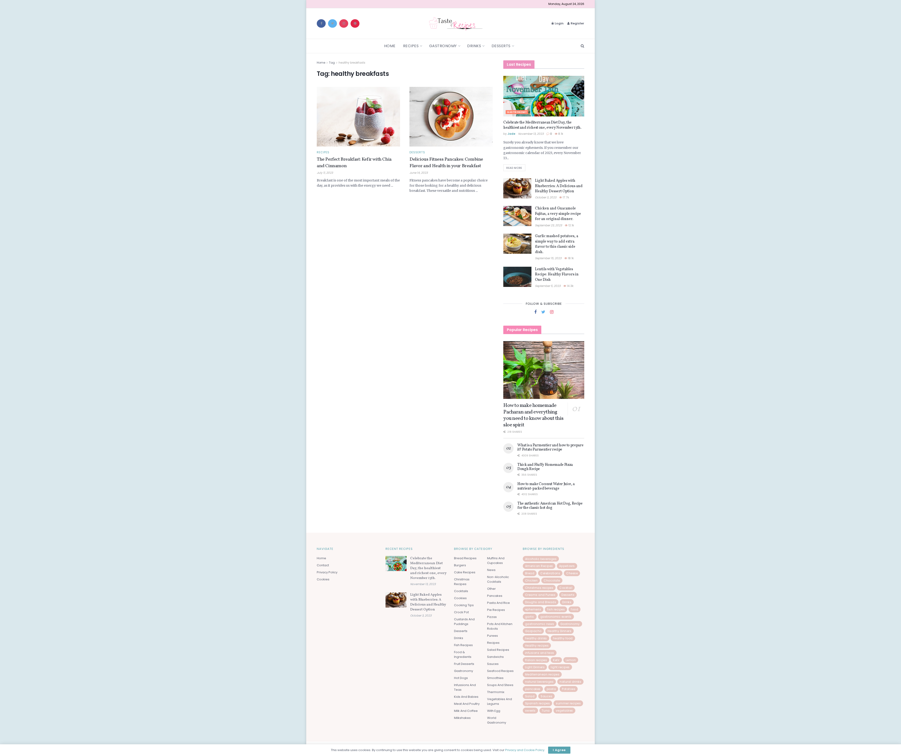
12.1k (571, 225)
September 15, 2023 (548, 258)
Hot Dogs (461, 678)
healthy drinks (536, 638)
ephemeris (533, 609)
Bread (529, 573)
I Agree (559, 750)
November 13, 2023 (531, 134)
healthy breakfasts (352, 63)
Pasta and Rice (498, 603)
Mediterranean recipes (542, 674)
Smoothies (495, 678)
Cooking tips (464, 605)
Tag (332, 63)
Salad (530, 696)
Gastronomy (443, 46)
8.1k (560, 134)
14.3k (569, 286)
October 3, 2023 (545, 197)
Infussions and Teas (465, 687)
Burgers (460, 565)
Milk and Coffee (466, 711)
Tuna (546, 711)
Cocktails (461, 591)
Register (577, 23)
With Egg (493, 711)
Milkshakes (462, 718)
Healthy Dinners (560, 631)
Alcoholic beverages (541, 559)
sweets (530, 711)
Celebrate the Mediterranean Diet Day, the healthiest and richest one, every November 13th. (542, 125)
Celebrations (550, 573)
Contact (323, 565)
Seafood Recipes (500, 671)
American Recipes (539, 566)
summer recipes (568, 703)
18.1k (570, 258)
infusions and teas (539, 653)
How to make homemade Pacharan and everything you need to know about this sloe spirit (533, 415)
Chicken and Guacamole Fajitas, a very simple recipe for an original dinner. (558, 214)
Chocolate (552, 580)
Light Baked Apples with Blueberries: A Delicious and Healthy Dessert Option (559, 186)
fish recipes (556, 609)
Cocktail (565, 588)
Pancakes (494, 596)
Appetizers (567, 566)
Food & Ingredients (462, 654)
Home (390, 46)
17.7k (565, 197)
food (574, 609)
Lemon (571, 660)
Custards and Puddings (464, 621)
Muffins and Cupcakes (495, 560)
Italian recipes (536, 660)
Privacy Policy (327, 572)
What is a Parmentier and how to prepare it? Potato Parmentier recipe (550, 447)
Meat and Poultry (467, 704)
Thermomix (495, 692)
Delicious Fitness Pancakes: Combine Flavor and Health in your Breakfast (446, 162)
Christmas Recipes (462, 581)
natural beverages (539, 682)
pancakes (533, 689)
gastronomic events (556, 617)
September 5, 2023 (548, 286)
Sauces (493, 664)
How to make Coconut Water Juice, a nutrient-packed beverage (546, 486)
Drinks (474, 46)
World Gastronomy (496, 720)
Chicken (531, 580)
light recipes (560, 667)
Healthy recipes (537, 646)
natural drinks (570, 682)
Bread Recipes (465, 558)
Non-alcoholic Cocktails (498, 579)
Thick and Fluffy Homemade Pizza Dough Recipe (545, 467)
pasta (551, 689)
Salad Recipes (498, 650)
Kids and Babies (466, 696)
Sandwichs (495, 657)
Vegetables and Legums (499, 701)
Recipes (411, 46)
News (491, 570)
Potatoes (568, 689)
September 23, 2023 (548, 225)
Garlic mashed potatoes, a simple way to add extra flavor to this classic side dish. (556, 244)
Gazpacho (533, 631)
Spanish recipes (537, 703)
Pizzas (492, 617)
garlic (529, 617)
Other (491, 588)
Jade (511, 134)
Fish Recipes (463, 645)
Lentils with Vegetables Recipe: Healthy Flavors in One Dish (557, 274)
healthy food (563, 638)
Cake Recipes (464, 572)
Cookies (323, 579)
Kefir (556, 660)
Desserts (501, 46)
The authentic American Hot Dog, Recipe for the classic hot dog (550, 505)
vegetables (564, 711)
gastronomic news (539, 624)
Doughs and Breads (540, 602)
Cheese (572, 573)
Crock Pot (461, 612)
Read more (514, 168)
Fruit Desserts (464, 664)
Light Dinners (535, 667)
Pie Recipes (496, 610)
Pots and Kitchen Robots (499, 626)
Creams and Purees (540, 595)
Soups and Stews (500, 685)
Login (559, 23)
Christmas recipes (539, 588)
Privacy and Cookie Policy (524, 750)
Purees (492, 635)
